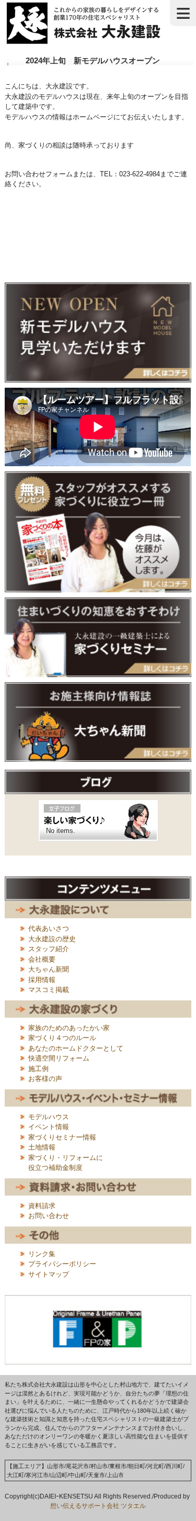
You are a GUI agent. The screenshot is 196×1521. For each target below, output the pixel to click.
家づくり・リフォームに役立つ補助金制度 (65, 1163)
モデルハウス (48, 1117)
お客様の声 (45, 1079)
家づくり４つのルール (62, 1038)
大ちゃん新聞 (48, 969)
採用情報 (41, 980)
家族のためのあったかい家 (69, 1028)
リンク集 (41, 1254)
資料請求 (41, 1206)
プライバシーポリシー (62, 1264)
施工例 (38, 1069)
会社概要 (41, 959)
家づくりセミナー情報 (62, 1137)
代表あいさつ (48, 928)
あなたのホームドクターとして (75, 1048)
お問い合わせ (48, 1216)
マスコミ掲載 (48, 990)
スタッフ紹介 (48, 949)
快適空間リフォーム (58, 1058)
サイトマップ (48, 1274)
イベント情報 (48, 1127)
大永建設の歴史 (52, 939)
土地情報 (41, 1147)
